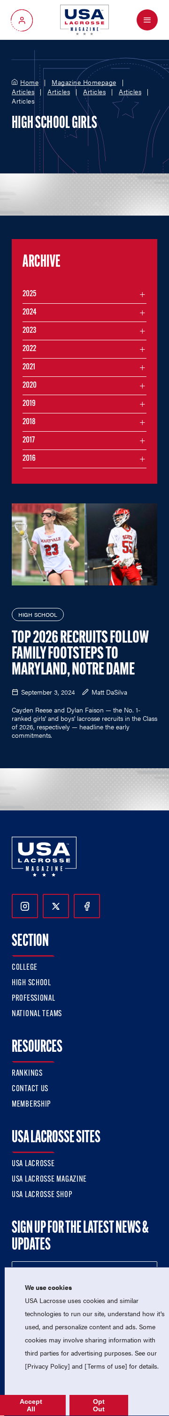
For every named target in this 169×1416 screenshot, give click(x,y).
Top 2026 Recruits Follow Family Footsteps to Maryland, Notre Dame (80, 654)
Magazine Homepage (84, 82)
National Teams (37, 1014)
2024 (30, 312)
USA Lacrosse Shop (42, 1195)
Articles (23, 92)
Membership (31, 1105)
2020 (30, 386)
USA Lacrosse (33, 1164)
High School (31, 983)
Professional (33, 999)
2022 (29, 349)
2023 (29, 331)
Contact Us (30, 1089)
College (25, 968)
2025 (29, 294)
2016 (29, 459)
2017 (29, 440)
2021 (29, 367)
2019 (29, 404)
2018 (29, 422)
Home (29, 82)
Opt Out (99, 1405)
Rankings (27, 1074)
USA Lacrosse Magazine (49, 1180)
